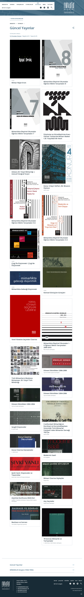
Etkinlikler (29, 4)
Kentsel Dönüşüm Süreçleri (54, 293)
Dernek (12, 4)
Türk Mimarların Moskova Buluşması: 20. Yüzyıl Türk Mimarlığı (22, 380)
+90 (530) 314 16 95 (22, 590)
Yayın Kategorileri (17, 18)
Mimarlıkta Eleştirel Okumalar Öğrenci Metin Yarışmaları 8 (56, 83)
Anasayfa (5, 4)
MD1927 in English (6, 7)
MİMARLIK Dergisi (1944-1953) (21, 570)
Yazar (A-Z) (33, 36)
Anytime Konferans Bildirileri (23, 498)
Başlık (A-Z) (25, 36)
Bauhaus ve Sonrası (19, 522)
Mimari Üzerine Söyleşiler (54, 478)
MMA (44, 4)
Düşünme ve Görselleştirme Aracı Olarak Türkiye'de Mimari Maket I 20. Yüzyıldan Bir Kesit (57, 136)
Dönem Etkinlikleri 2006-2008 (55, 370)
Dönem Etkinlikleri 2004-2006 (55, 393)
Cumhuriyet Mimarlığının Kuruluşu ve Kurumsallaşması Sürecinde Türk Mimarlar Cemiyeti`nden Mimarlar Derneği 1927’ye (57, 428)
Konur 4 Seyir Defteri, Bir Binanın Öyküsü (57, 187)
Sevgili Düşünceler (19, 427)
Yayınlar (38, 4)
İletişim (50, 4)
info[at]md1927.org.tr (23, 587)
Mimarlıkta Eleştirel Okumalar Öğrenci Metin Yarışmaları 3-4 (56, 239)
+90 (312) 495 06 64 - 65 (23, 588)
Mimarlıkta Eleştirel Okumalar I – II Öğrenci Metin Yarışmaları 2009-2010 (57, 345)
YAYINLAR (20, 23)
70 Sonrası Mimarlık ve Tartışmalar (53, 540)
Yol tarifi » (18, 584)
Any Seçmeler (49, 501)
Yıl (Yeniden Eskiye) (15, 36)
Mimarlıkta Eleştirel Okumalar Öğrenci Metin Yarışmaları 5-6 (24, 222)
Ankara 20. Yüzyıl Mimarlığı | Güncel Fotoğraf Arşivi (23, 173)
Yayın (13, 80)
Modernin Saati (50, 455)
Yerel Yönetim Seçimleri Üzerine (24, 339)
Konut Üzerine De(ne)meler (22, 450)
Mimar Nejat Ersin (19, 83)
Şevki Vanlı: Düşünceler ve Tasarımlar (22, 474)
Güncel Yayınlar (16, 565)
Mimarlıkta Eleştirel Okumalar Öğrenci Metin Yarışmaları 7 (24, 132)
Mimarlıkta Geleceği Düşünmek (24, 289)
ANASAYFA (12, 23)
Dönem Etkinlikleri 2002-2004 (23, 404)
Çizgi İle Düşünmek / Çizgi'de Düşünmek (23, 264)
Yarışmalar (20, 4)
